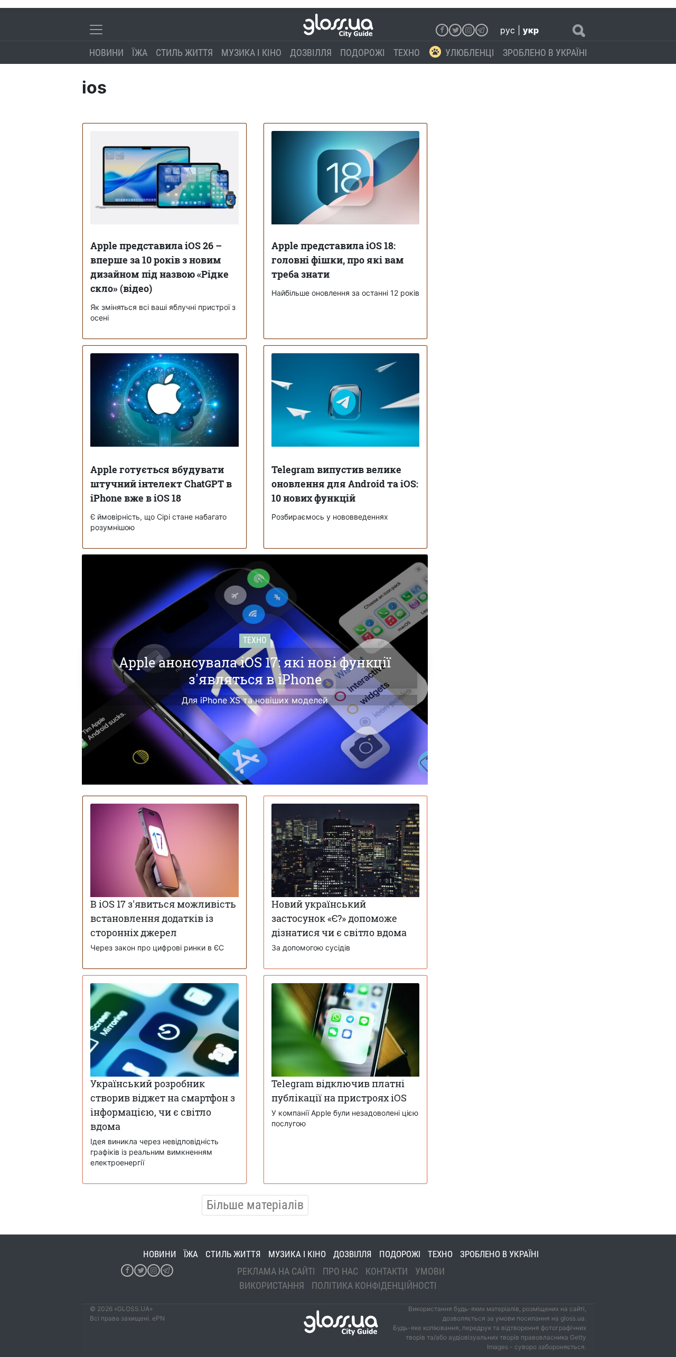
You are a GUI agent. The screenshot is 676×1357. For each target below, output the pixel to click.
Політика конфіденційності (374, 1285)
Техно (406, 52)
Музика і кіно (251, 52)
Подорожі (362, 52)
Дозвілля (311, 52)
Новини (106, 52)
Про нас (340, 1271)
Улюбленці (469, 52)
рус (507, 30)
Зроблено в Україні (545, 52)
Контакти (386, 1271)
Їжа (139, 52)
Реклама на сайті (276, 1271)
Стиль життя (184, 52)
